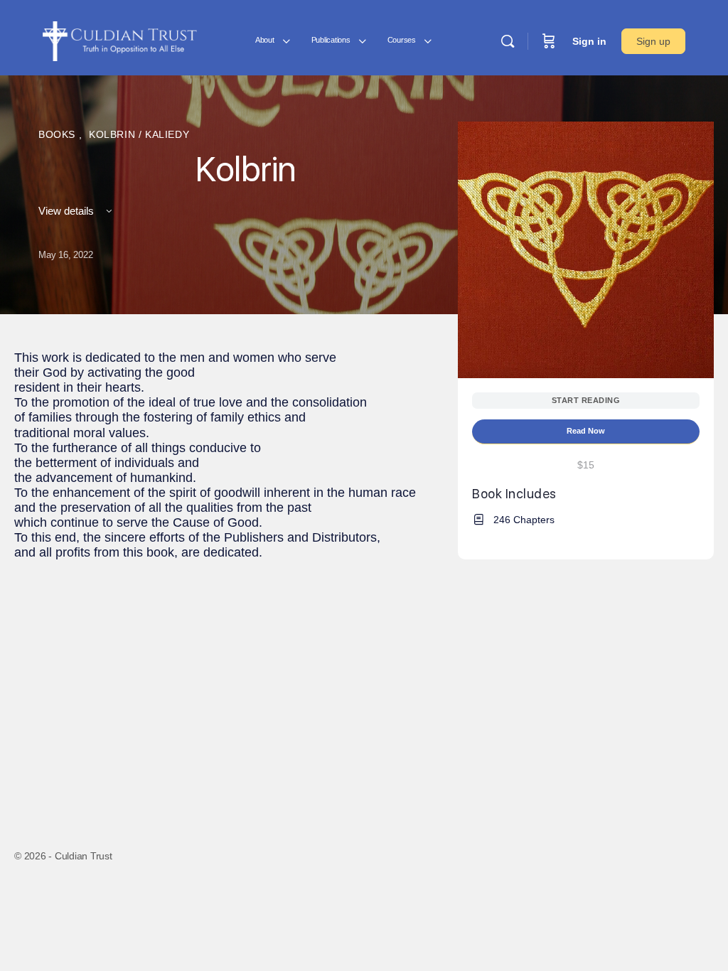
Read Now (586, 431)
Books (58, 134)
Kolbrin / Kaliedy (139, 134)
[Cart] (549, 41)
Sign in (589, 41)
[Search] (507, 41)
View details (67, 211)
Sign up (653, 41)
